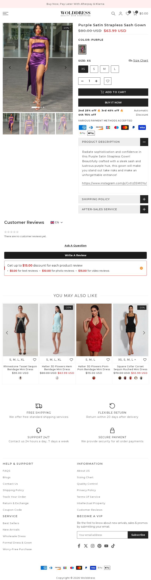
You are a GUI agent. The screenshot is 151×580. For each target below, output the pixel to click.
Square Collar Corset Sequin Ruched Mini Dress (53, 368)
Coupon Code (12, 509)
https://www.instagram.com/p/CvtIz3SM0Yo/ (114, 183)
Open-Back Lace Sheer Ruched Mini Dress (90, 368)
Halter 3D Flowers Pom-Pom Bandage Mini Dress (16, 368)
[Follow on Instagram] (93, 546)
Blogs (6, 477)
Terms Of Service (88, 496)
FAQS (6, 470)
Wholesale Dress (14, 536)
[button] (76, 245)
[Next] (65, 67)
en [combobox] (57, 222)
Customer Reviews (89, 509)
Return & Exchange (16, 503)
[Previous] (10, 67)
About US (83, 470)
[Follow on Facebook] (79, 546)
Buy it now (113, 102)
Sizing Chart (85, 477)
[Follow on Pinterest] (99, 546)
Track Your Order (14, 496)
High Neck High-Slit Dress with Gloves (127, 368)
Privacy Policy (86, 490)
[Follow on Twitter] (86, 546)
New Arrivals (11, 529)
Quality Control (87, 483)
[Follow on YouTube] (106, 546)
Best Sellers (11, 523)
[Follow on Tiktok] (113, 546)
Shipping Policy (13, 490)
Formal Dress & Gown (17, 542)
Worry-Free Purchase (17, 549)
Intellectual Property (91, 503)
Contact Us (10, 483)
